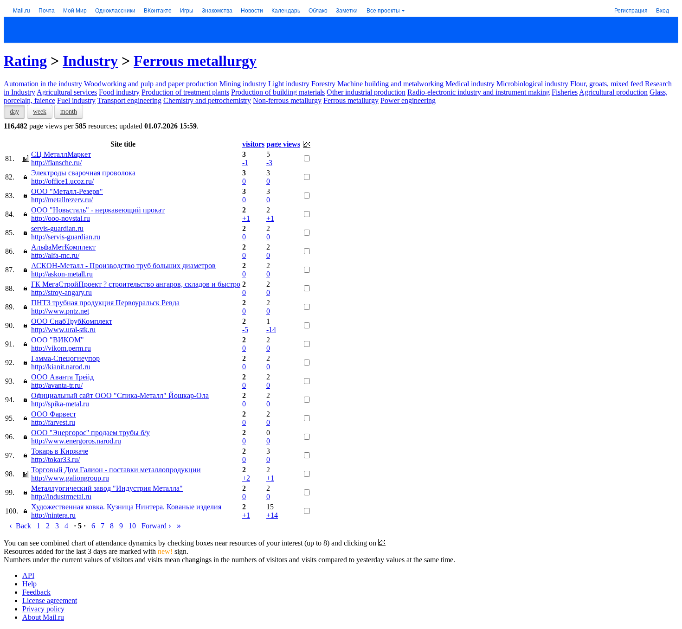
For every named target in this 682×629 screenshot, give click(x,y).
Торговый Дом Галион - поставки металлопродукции (116, 470)
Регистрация (631, 10)
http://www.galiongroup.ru (70, 478)
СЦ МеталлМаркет (61, 154)
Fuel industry (76, 100)
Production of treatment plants (185, 92)
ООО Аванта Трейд (62, 377)
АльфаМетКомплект (63, 247)
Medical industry (470, 84)
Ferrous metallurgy (195, 60)
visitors (253, 144)
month (68, 111)
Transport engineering (129, 100)
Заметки (347, 10)
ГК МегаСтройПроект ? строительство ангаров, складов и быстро (135, 284)
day (14, 111)
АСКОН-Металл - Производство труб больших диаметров (123, 266)
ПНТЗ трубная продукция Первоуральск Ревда (105, 303)
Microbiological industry (532, 84)
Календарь (285, 10)
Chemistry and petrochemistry (207, 100)
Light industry (288, 84)
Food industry (119, 92)
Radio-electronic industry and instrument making (478, 92)
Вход (662, 10)
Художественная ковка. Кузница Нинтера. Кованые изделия (126, 507)
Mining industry (242, 84)
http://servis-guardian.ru (65, 237)
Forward (156, 526)
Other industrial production (366, 92)
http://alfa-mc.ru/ (55, 255)
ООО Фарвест (53, 414)
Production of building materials (278, 92)
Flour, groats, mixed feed (606, 84)
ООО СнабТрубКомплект (71, 321)
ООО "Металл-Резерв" (67, 191)
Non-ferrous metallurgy (287, 100)
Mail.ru (21, 10)
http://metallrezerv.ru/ (62, 200)
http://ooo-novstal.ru (60, 218)
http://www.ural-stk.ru (63, 330)
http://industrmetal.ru (61, 497)
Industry (90, 60)
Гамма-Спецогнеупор (65, 358)
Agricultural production (613, 92)
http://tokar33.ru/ (55, 459)
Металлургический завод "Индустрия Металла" (107, 488)
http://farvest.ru (53, 422)
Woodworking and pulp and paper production (151, 84)
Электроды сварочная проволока (83, 173)
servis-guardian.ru (57, 228)
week (39, 111)
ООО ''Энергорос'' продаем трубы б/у (90, 432)
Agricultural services (67, 92)
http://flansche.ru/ (56, 163)
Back (20, 526)
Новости (252, 10)
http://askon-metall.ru (62, 274)
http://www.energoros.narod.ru (76, 441)
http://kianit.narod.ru (60, 367)
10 (132, 526)
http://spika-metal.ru (60, 404)
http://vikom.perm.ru (61, 348)
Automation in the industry (43, 84)
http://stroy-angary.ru (61, 292)
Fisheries (565, 92)
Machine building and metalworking (390, 84)
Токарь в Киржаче (59, 451)
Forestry (323, 84)
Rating (25, 60)
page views (283, 144)
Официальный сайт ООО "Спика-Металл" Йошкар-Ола (120, 395)
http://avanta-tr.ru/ (57, 385)
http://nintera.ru (53, 515)
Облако (318, 10)
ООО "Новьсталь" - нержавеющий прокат (98, 210)
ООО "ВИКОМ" (57, 340)
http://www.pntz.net (60, 311)
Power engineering (408, 100)
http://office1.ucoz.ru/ (62, 181)
